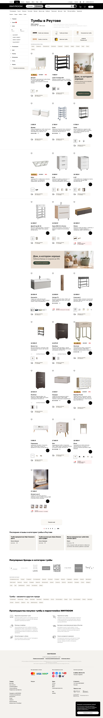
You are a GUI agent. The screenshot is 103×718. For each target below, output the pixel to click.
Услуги (22, 1)
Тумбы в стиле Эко (42, 39)
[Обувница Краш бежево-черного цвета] (79, 141)
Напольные (53, 46)
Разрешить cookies (87, 712)
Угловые (77, 46)
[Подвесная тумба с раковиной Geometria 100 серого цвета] (32, 309)
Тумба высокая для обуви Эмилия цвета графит (50, 537)
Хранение (79, 11)
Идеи (53, 681)
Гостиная (30, 11)
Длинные (44, 579)
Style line (64, 582)
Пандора (55, 394)
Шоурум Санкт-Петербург (15, 703)
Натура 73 (55, 297)
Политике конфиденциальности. (87, 708)
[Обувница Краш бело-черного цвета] (83, 141)
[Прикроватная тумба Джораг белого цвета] (32, 91)
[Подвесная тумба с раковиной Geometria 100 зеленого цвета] (41, 309)
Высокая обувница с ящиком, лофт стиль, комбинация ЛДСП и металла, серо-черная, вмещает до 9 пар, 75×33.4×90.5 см (83, 131)
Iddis (11, 585)
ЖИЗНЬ (54, 693)
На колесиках (34, 585)
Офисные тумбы (63, 39)
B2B (41, 1)
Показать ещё (51, 522)
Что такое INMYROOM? (79, 683)
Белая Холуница (34, 602)
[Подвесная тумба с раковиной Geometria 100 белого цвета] (45, 309)
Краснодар (32, 599)
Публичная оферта (65, 658)
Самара (65, 599)
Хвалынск (23, 602)
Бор (28, 602)
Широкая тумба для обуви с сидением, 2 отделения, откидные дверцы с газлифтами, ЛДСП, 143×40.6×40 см (83, 229)
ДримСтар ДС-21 (36, 226)
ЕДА (53, 691)
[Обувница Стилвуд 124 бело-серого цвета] (58, 89)
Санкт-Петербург (77, 599)
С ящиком (67, 46)
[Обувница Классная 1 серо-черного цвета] (75, 309)
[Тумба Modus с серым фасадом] (75, 238)
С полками (57, 579)
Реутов (76, 1)
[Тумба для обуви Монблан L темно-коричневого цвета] (32, 407)
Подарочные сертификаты (15, 689)
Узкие (83, 46)
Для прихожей (45, 582)
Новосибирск (46, 599)
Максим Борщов (15, 541)
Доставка (11, 683)
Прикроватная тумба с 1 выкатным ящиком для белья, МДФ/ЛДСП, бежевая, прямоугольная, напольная (82, 349)
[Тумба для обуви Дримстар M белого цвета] (32, 238)
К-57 (75, 177)
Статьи (53, 683)
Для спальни (88, 579)
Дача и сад (41, 11)
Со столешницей (36, 579)
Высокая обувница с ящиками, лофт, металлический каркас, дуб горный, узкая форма (40, 349)
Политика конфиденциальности (52, 658)
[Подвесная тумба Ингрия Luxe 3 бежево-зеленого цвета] (45, 506)
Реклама (75, 684)
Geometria (34, 297)
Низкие (28, 585)
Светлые (82, 579)
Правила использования (38, 658)
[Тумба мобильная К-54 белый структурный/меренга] (54, 189)
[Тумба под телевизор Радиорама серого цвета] (41, 456)
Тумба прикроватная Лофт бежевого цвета (23, 537)
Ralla (32, 177)
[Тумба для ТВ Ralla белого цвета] (32, 189)
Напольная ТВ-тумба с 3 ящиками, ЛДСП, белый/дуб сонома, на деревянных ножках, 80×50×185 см (39, 446)
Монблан (55, 346)
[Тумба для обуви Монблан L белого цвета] (37, 407)
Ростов (52, 599)
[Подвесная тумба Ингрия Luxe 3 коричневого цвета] (37, 506)
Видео (53, 684)
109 (58, 528)
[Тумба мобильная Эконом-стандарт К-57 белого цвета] (75, 189)
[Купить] (47, 86)
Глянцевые (77, 582)
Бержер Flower (78, 394)
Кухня (19, 11)
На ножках (50, 579)
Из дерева (31, 582)
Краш (75, 127)
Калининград (20, 599)
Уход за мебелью (13, 688)
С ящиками (60, 46)
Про (37, 1)
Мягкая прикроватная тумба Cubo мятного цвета (78, 537)
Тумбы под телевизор (43, 33)
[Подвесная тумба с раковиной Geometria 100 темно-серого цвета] (37, 309)
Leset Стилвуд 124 (58, 77)
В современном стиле (14, 579)
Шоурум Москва (13, 701)
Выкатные (20, 582)
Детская (60, 11)
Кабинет (48, 11)
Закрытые (38, 582)
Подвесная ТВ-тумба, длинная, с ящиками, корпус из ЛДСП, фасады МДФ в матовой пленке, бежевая (41, 497)
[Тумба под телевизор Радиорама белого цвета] (32, 456)
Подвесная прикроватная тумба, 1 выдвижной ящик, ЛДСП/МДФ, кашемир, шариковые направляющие (61, 397)
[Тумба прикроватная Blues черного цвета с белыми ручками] (79, 457)
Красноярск (39, 599)
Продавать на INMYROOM (15, 693)
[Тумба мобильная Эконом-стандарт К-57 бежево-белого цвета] (79, 189)
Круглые (25, 582)
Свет (65, 11)
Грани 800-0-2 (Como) (59, 226)
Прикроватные (46, 46)
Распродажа (13, 11)
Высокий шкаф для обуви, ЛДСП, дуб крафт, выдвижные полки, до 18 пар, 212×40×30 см (61, 300)
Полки (87, 46)
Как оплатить (12, 684)
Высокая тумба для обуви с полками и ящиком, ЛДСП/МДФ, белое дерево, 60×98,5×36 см (40, 229)
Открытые (58, 582)
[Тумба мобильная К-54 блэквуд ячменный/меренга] (62, 189)
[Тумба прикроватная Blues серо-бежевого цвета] (75, 457)
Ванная (35, 11)
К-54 (53, 177)
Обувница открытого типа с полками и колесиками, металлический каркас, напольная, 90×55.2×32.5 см (61, 130)
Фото (33, 1)
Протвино (17, 602)
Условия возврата (13, 686)
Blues (75, 443)
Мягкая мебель (71, 11)
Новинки (11, 699)
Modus (76, 226)
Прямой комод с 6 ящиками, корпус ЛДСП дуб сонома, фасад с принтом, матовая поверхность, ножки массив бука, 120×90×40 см (83, 398)
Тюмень (84, 599)
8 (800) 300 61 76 (90, 1)
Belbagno (88, 582)
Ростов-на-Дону (59, 599)
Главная (11, 1)
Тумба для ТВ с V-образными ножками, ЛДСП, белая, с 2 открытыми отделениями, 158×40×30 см (40, 180)
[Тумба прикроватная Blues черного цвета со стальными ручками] (83, 457)
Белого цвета (12, 582)
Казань (26, 599)
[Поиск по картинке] (71, 6)
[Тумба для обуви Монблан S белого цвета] (58, 358)
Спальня (24, 11)
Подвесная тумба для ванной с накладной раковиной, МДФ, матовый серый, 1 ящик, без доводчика (40, 300)
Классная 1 (77, 297)
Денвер (33, 127)
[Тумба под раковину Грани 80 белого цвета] (58, 238)
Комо (54, 127)
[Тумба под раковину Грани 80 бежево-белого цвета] (54, 238)
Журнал (28, 1)
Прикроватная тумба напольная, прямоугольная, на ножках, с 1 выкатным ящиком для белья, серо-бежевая (82, 447)
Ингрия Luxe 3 (35, 494)
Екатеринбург (13, 599)
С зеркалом (29, 579)
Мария (68, 541)
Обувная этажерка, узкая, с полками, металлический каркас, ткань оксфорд (61, 80)
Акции (10, 698)
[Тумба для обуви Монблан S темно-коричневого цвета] (54, 358)
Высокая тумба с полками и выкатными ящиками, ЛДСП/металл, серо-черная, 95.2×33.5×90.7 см (83, 300)
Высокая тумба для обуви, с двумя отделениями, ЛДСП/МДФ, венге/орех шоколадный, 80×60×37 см (61, 349)
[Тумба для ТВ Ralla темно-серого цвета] (37, 189)
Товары (17, 2)
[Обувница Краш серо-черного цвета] (75, 141)
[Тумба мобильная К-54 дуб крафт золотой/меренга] (58, 189)
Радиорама (34, 443)
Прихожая (54, 11)
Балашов (41, 602)
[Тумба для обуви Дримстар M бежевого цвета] (37, 238)
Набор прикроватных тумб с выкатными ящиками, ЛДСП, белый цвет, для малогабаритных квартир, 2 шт (41, 130)
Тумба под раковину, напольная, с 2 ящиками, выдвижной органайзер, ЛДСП (61, 229)
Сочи (70, 599)
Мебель (33, 49)
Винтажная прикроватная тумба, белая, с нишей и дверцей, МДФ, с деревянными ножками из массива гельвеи (40, 81)
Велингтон (34, 346)
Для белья (76, 579)
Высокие (63, 579)
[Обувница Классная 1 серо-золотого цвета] (83, 309)
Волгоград (90, 599)
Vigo (15, 585)
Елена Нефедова (43, 541)
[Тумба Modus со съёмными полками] (79, 238)
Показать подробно (78, 674)
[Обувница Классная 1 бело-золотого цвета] (88, 309)
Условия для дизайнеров (15, 694)
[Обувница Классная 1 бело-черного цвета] (79, 309)
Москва (11, 602)
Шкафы (72, 46)
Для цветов (70, 582)
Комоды (22, 579)
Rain (53, 443)
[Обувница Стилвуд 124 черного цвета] (54, 89)
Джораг (33, 77)
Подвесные (39, 46)
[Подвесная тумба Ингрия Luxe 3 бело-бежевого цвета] (41, 506)
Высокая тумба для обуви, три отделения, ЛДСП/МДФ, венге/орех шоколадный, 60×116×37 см (39, 397)
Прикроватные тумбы (86, 33)
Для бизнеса (12, 696)
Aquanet (51, 582)
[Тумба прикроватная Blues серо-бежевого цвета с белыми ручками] (88, 457)
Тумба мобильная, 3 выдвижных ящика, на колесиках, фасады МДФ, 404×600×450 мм (83, 180)
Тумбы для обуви (64, 33)
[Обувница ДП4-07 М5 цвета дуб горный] (32, 358)
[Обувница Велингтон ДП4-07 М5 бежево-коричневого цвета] (37, 358)
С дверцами (69, 579)
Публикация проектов (57, 688)
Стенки (82, 582)
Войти (91, 6)
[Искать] (75, 6)
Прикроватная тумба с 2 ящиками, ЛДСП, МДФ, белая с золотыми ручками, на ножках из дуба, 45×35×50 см (62, 446)
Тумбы (33, 46)
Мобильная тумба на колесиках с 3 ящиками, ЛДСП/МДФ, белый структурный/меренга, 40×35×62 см (61, 180)
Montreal (76, 346)
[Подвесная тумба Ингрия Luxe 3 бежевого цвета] (32, 506)
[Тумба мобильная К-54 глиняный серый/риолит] (66, 189)
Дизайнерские (21, 585)
